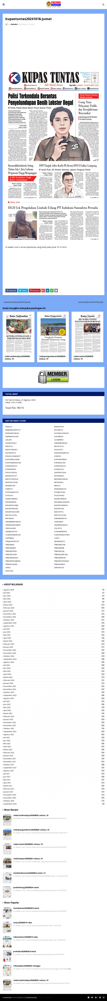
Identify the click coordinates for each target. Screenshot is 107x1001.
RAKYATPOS (59, 512)
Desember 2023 (54, 686)
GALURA (8, 440)
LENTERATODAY (60, 472)
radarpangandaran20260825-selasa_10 (31, 829)
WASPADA (9, 571)
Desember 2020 (54, 795)
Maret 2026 (54, 605)
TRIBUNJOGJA (59, 551)
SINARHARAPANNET (13, 525)
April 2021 (54, 783)
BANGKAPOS (59, 426)
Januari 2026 (54, 611)
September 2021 (54, 767)
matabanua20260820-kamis (26, 908)
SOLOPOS (58, 528)
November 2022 (54, 725)
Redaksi (14, 24)
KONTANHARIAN (60, 459)
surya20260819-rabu (22, 922)
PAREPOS (9, 489)
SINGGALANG (10, 528)
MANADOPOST (11, 476)
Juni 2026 (54, 596)
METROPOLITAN (11, 482)
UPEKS (8, 567)
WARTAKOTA (59, 567)
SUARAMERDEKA (60, 531)
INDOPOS (9, 446)
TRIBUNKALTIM (11, 554)
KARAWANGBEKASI (61, 453)
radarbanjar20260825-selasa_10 (28, 858)
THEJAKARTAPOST (12, 541)
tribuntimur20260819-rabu (25, 937)
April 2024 (54, 674)
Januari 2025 (54, 647)
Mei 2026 (54, 599)
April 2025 (54, 638)
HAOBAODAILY (11, 443)
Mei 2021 (54, 780)
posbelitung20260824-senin (26, 887)
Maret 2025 (54, 641)
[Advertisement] (53, 47)
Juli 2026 (54, 593)
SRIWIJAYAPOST (11, 531)
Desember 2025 (54, 614)
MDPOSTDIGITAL (11, 479)
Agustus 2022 (54, 734)
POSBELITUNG (59, 492)
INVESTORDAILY (11, 449)
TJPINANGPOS (59, 541)
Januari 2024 (54, 683)
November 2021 (54, 761)
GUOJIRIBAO (59, 440)
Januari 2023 (54, 719)
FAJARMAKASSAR (11, 436)
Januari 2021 (54, 792)
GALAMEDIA (58, 436)
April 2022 (54, 746)
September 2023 (54, 695)
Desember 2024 (54, 650)
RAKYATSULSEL (11, 515)
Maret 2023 (54, 713)
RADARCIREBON (60, 499)
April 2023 (54, 710)
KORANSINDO (10, 469)
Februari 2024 (54, 680)
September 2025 (54, 623)
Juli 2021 (54, 773)
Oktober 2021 (54, 764)
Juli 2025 (54, 629)
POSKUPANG (59, 495)
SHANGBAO (58, 521)
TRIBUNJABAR (10, 548)
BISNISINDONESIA (12, 433)
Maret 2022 (54, 749)
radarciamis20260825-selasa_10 (28, 844)
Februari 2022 (54, 752)
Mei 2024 (54, 671)
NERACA (57, 485)
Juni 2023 (54, 704)
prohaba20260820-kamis (24, 951)
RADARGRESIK (10, 502)
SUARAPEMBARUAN (13, 535)
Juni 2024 (54, 668)
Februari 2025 (54, 644)
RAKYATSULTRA (60, 515)
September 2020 (54, 804)
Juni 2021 (54, 776)
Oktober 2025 (54, 620)
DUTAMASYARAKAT (61, 433)
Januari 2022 (54, 755)
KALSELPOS (58, 449)
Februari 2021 (54, 789)
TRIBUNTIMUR (59, 564)
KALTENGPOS (10, 453)
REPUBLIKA (9, 518)
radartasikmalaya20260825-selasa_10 (30, 815)
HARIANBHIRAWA (60, 443)
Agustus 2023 (54, 698)
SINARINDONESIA (60, 525)
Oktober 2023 (54, 692)
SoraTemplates (18, 997)
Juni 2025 (54, 632)
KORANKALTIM (59, 462)
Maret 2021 (54, 786)
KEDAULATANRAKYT (13, 456)
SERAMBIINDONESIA (13, 521)
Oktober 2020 (54, 801)
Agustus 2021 (54, 770)
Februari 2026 (54, 608)
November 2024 (54, 653)
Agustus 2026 (54, 590)
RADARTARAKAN (11, 508)
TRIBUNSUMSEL (11, 564)
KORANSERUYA (11, 466)
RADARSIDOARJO (11, 505)
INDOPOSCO (59, 446)
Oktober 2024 (54, 656)
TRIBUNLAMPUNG (61, 554)
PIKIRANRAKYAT (60, 489)
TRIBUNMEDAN (60, 558)
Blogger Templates (44, 997)
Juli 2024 (54, 665)
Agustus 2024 (54, 662)
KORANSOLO (59, 469)
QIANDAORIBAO (11, 499)
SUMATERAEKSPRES (62, 535)
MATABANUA (59, 476)
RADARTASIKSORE (12, 512)
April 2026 (54, 602)
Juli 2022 (54, 737)
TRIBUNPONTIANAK (61, 561)
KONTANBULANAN (12, 459)
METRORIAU (58, 482)
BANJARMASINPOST (12, 430)
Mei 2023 (54, 707)
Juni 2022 (54, 740)
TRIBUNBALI (9, 544)
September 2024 (54, 659)
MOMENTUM (10, 485)
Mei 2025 (54, 635)
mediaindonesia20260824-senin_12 (29, 873)
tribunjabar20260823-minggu (26, 966)
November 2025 (54, 617)
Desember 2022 (54, 722)
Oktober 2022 (54, 728)
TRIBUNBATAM (59, 544)
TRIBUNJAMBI (59, 548)
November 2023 (54, 689)
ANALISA (8, 426)
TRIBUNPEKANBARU (13, 561)
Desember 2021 (54, 758)
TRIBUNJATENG (11, 551)
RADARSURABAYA (61, 505)
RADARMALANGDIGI (62, 502)
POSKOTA (9, 495)
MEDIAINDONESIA (61, 479)
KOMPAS (57, 456)
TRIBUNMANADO (11, 558)
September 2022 (54, 731)
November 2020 (54, 798)
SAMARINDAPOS (60, 518)
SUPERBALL (9, 538)
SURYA (56, 538)
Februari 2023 (54, 716)
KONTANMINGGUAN (13, 462)
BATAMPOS (58, 430)
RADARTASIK (59, 508)
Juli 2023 (54, 701)
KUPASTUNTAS (11, 472)
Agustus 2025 (54, 626)
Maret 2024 (54, 677)
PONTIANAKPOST (12, 492)
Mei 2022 (54, 743)
